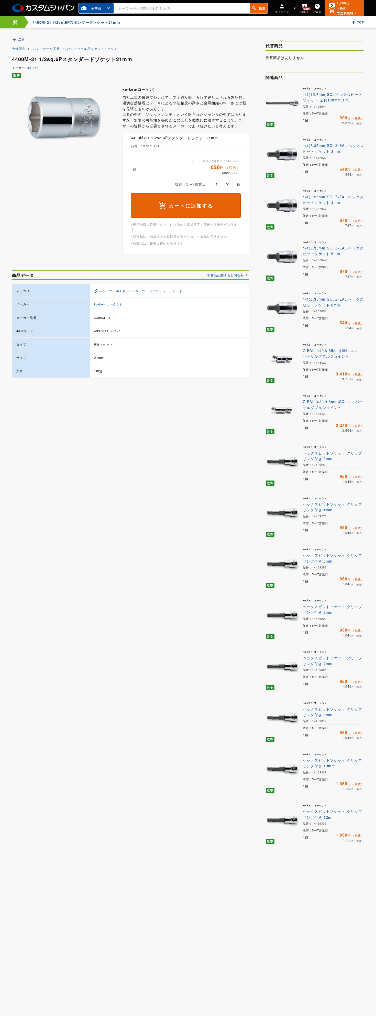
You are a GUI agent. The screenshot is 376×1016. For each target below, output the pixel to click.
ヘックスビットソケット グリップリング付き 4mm (332, 506)
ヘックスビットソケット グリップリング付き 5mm (332, 558)
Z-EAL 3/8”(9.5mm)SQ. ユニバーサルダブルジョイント (333, 404)
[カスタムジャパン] (43, 8)
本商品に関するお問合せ (225, 275)
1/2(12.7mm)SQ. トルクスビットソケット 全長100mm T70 (332, 97)
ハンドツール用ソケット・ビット (92, 48)
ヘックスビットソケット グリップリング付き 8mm (332, 711)
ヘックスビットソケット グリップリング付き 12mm (332, 814)
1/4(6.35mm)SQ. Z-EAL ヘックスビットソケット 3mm (333, 148)
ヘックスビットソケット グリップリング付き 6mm (332, 609)
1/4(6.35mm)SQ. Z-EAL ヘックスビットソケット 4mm (333, 199)
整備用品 (18, 48)
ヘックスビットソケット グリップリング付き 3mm (332, 455)
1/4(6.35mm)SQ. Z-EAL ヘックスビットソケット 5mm (333, 250)
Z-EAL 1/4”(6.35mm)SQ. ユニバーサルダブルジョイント (330, 353)
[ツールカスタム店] (15, 22)
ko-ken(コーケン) (107, 304)
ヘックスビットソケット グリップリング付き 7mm (332, 660)
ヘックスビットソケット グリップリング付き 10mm (332, 763)
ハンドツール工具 (46, 48)
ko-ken (33, 67)
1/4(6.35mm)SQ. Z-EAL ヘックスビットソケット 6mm (333, 301)
